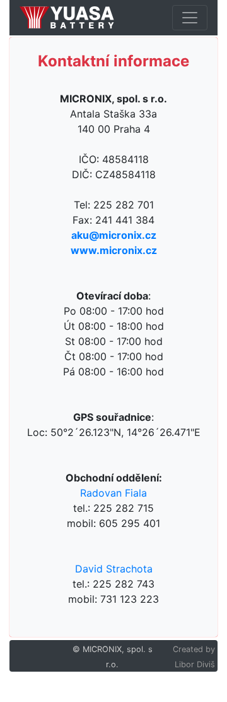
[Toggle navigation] (189, 17)
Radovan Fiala (113, 493)
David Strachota (114, 568)
